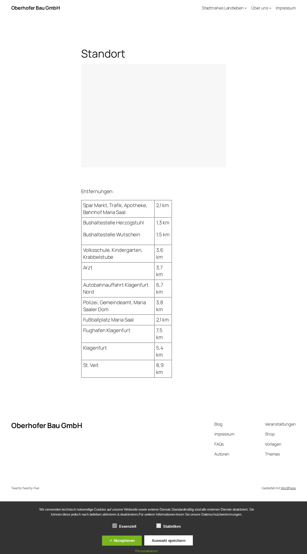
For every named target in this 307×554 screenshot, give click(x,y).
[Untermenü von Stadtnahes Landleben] (246, 8)
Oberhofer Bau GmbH (35, 7)
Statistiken (172, 526)
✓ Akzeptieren (122, 540)
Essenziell (127, 526)
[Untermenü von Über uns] (270, 8)
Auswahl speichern (168, 540)
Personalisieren (146, 551)
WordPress (288, 488)
